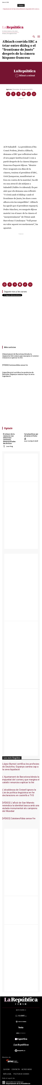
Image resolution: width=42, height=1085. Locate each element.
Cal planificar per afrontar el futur (31, 435)
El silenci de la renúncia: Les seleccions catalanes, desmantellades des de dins (9, 438)
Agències (9, 89)
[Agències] (4, 89)
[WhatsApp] (8, 94)
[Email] (34, 94)
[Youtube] (25, 1004)
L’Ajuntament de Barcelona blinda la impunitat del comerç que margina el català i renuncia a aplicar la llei (20, 356)
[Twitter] (18, 94)
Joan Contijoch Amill (31, 441)
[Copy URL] (29, 94)
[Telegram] (23, 94)
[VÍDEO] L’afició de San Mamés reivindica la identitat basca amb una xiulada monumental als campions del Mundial (20, 807)
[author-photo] (4, 446)
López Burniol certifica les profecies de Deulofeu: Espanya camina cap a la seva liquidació (18, 374)
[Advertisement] (21, 120)
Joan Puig (9, 446)
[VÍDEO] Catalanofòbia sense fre (21, 9)
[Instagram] (18, 1004)
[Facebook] (13, 94)
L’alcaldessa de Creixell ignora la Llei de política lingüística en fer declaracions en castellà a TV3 (19, 792)
